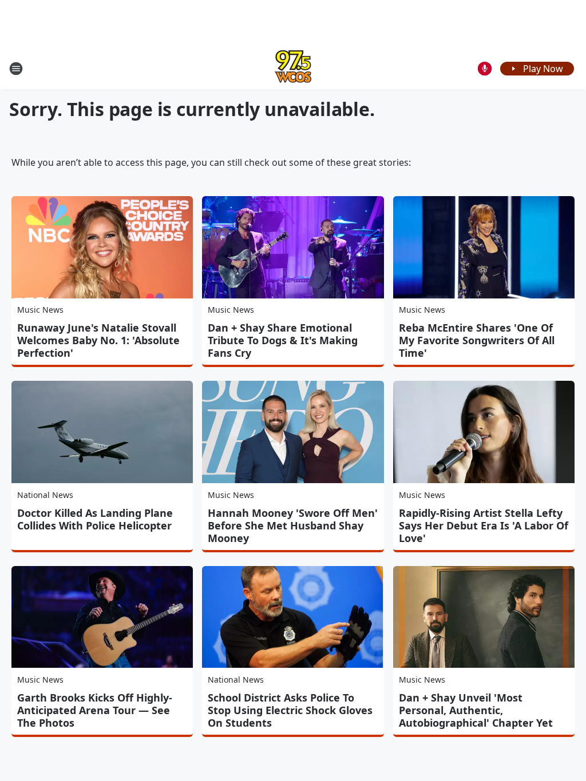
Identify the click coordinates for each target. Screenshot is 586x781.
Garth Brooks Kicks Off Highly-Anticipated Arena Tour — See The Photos (94, 710)
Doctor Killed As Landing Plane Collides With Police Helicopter (95, 519)
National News (45, 494)
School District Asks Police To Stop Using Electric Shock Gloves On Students (290, 710)
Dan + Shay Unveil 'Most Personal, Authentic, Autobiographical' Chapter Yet (476, 710)
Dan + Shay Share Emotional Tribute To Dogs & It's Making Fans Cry (283, 340)
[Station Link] (293, 68)
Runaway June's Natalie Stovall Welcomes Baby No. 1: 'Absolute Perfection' (98, 340)
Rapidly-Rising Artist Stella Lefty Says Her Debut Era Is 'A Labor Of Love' (483, 525)
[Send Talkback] (485, 68)
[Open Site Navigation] (16, 68)
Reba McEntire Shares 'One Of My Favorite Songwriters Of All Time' (477, 340)
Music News (40, 309)
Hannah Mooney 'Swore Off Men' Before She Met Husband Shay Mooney (293, 525)
